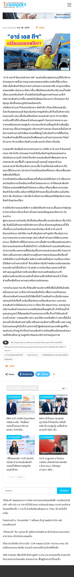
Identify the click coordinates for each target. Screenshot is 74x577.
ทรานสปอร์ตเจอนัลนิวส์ (13, 355)
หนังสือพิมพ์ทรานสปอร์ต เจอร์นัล (55, 355)
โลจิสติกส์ (8, 359)
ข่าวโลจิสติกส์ (14, 397)
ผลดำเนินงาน (32, 355)
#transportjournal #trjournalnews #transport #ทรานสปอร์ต (36, 342)
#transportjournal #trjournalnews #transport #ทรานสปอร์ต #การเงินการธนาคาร (35, 349)
